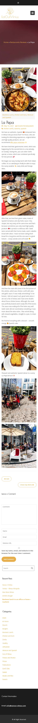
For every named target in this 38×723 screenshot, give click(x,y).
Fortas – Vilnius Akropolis (11, 588)
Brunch (4, 625)
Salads (4, 672)
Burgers (5, 629)
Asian (4, 618)
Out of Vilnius (7, 654)
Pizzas (4, 661)
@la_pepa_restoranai (17, 142)
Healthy (5, 643)
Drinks (4, 640)
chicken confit (8, 128)
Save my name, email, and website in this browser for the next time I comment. (17, 552)
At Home (5, 621)
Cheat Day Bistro (26, 485)
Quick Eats (6, 668)
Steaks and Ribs (7, 676)
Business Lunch (8, 115)
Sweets (4, 679)
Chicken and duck (20, 115)
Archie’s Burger (7, 596)
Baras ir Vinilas (7, 585)
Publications (6, 665)
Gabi (7, 479)
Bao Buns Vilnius (8, 592)
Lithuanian (6, 647)
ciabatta (17, 128)
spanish (23, 128)
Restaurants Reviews (18, 42)
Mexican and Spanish (9, 650)
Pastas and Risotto (8, 658)
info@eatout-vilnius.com (16, 706)
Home (6, 42)
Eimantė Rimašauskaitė (25, 126)
